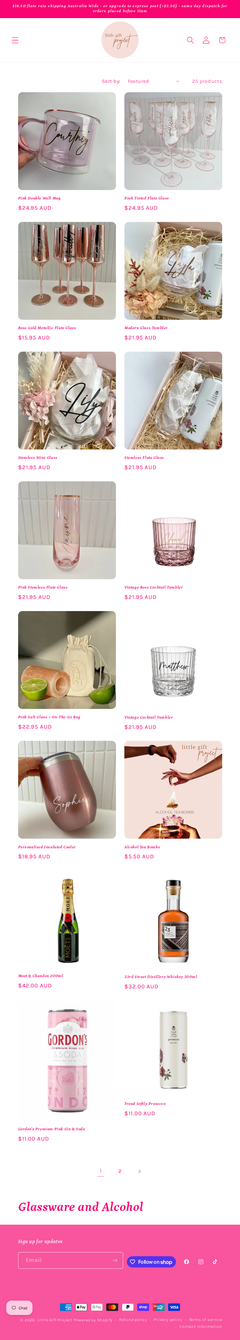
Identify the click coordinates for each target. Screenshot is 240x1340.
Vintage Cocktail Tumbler (148, 717)
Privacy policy (168, 1319)
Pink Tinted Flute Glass (146, 198)
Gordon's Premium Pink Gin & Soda (51, 1129)
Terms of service (205, 1319)
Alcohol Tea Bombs (142, 847)
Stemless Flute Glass (144, 457)
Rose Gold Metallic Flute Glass (47, 328)
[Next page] (140, 1171)
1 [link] (101, 1170)
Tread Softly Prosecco (145, 1104)
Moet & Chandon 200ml (40, 976)
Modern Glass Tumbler (146, 328)
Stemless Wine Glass (38, 457)
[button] (15, 40)
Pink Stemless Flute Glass (43, 587)
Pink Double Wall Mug (39, 198)
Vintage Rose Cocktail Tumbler (153, 587)
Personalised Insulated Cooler (47, 847)
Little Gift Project (54, 1319)
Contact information (200, 1326)
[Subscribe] (115, 1260)
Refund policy (133, 1319)
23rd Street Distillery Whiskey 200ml (160, 977)
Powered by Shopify (93, 1319)
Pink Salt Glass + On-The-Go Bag (49, 717)
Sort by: (111, 81)
